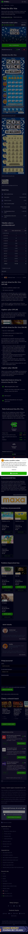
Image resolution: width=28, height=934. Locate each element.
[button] (24, 460)
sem (16, 467)
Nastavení (14, 469)
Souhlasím (15, 473)
